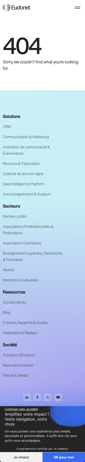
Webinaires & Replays (20, 333)
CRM (7, 126)
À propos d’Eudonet (19, 355)
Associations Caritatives (22, 243)
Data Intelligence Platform (23, 184)
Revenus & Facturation (21, 163)
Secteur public (14, 216)
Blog (6, 312)
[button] (77, 7)
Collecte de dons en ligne (23, 174)
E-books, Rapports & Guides (25, 322)
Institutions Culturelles (20, 280)
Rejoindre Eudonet (18, 365)
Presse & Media (15, 375)
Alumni (8, 270)
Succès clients (14, 302)
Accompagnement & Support (27, 194)
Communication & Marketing (26, 137)
